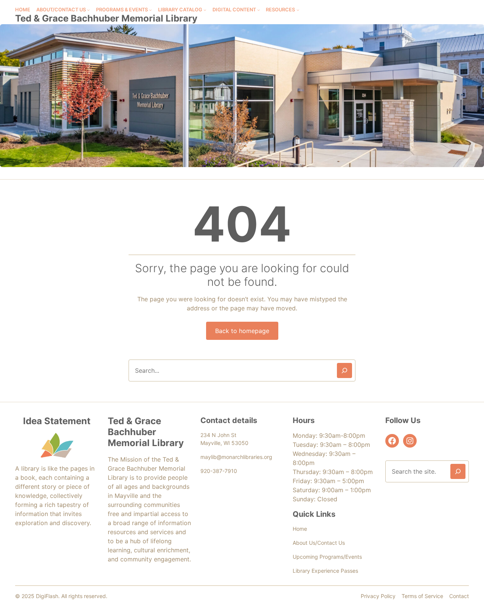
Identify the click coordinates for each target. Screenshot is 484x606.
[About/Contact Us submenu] (88, 9)
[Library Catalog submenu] (204, 9)
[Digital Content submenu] (258, 9)
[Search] (344, 370)
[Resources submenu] (297, 9)
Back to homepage (242, 331)
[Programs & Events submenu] (150, 9)
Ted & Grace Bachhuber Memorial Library (106, 18)
